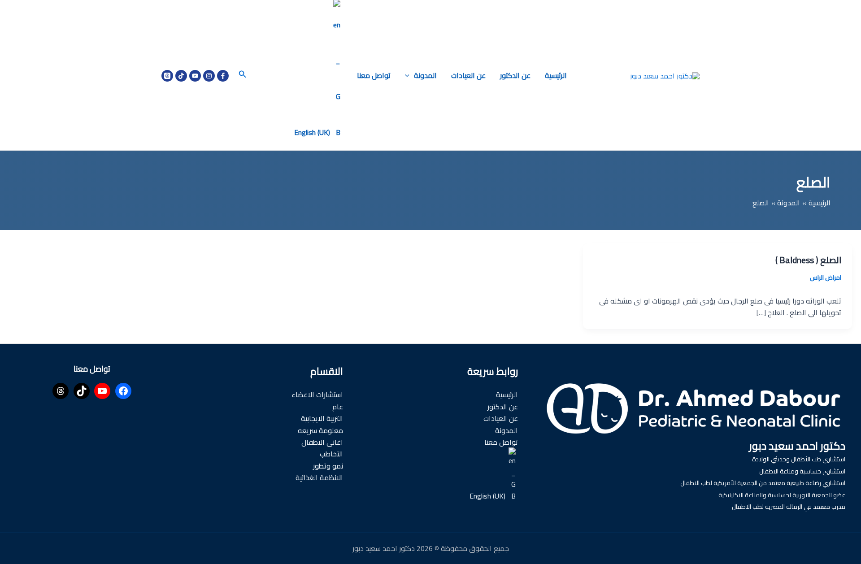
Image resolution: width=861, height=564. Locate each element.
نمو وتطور (328, 466)
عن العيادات (468, 75)
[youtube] (195, 76)
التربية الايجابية (322, 418)
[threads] (167, 76)
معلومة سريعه (320, 430)
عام (337, 406)
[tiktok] (181, 76)
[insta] (209, 76)
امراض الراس (825, 277)
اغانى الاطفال (322, 442)
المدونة (425, 75)
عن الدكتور (515, 75)
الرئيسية (556, 75)
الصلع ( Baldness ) (808, 260)
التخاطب (331, 453)
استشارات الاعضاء (317, 394)
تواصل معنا (374, 75)
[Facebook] (223, 76)
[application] (409, 75)
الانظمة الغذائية (319, 477)
